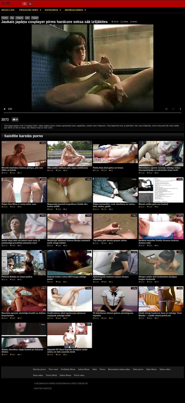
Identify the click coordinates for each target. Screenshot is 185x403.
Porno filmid (51, 375)
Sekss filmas (65, 375)
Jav (27, 18)
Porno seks (79, 375)
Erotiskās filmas (68, 369)
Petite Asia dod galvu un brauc (108, 168)
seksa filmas (83, 369)
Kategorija (52, 10)
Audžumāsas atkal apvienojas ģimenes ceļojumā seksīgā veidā (66, 314)
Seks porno (138, 369)
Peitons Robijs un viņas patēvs (17, 277)
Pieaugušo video (29, 10)
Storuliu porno (39, 369)
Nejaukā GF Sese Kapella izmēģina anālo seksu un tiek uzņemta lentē (67, 350)
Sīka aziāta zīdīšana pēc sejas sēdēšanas (67, 168)
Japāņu (19, 18)
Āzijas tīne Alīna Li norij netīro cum (19, 204)
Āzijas (5, 18)
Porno (102, 369)
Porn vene (53, 369)
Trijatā (34, 18)
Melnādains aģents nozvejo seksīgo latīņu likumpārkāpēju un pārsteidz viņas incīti (159, 169)
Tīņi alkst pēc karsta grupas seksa (110, 240)
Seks (94, 369)
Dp (12, 18)
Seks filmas (151, 369)
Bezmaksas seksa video (119, 369)
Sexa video (38, 375)
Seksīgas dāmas (74, 10)
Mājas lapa (7, 10)
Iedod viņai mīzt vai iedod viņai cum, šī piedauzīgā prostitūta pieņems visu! (21, 241)
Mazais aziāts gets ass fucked (153, 204)
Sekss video (165, 369)
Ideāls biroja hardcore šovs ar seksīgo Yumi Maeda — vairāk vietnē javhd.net (160, 314)
